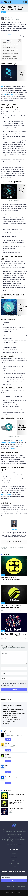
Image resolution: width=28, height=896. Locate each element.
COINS (3, 12)
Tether (12, 448)
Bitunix (7, 754)
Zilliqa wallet (3, 548)
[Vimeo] (15, 542)
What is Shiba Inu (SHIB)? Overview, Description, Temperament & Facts (12, 718)
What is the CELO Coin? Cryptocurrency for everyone (10, 578)
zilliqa (3, 547)
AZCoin (9, 34)
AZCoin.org (20, 892)
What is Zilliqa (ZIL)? (7, 42)
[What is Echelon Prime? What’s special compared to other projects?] (14, 594)
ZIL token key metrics (9, 50)
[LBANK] (2, 746)
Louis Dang (9, 17)
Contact (14, 866)
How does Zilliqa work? (8, 45)
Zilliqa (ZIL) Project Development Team (11, 44)
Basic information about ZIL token (10, 49)
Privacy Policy (14, 857)
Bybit (6, 733)
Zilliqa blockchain (8, 547)
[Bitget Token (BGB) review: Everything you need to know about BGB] (14, 622)
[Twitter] (9, 542)
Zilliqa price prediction (21, 547)
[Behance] (11, 542)
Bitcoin (4, 94)
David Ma (20, 844)
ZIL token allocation (9, 52)
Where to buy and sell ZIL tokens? (12, 55)
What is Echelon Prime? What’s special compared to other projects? (14, 607)
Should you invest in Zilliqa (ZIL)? (10, 58)
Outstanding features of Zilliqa (9, 47)
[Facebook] (7, 542)
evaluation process (6, 494)
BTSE (6, 765)
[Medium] (18, 542)
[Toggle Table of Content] (18, 40)
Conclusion (5, 59)
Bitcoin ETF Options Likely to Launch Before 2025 (12, 722)
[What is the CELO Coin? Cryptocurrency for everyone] (14, 566)
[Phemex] (2, 778)
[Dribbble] (13, 542)
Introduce (14, 853)
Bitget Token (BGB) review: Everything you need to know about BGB (13, 635)
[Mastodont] (20, 542)
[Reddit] (16, 542)
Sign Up (8, 739)
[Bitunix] (2, 757)
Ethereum (10, 94)
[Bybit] (2, 736)
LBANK (7, 743)
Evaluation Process (14, 863)
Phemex (7, 776)
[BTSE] (2, 767)
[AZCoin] (6, 1)
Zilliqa (2, 86)
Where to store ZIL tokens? (10, 56)
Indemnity (14, 860)
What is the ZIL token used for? (11, 53)
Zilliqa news (14, 547)
